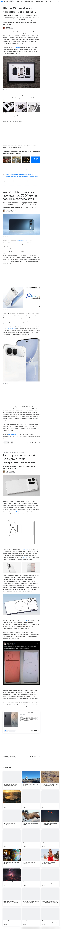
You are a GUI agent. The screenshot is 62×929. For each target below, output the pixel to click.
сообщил (25, 549)
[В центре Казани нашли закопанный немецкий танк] (12, 917)
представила (20, 240)
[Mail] (2, 1)
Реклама (10, 928)
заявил (25, 620)
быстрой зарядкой (11, 328)
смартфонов (17, 511)
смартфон (36, 31)
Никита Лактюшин (10, 471)
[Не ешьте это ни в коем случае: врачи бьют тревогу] (50, 799)
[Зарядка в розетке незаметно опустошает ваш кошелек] (12, 838)
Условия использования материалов (29, 928)
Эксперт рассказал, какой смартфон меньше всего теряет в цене (21, 176)
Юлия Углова (9, 27)
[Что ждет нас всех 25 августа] (12, 877)
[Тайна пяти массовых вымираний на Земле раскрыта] (31, 799)
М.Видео (6, 730)
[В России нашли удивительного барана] (31, 819)
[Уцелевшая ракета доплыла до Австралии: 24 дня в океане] (12, 780)
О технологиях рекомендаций (42, 928)
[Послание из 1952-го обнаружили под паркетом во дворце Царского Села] (50, 780)
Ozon (14, 730)
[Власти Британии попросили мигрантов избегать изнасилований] (31, 917)
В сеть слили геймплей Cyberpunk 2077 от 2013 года (18, 174)
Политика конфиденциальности (54, 928)
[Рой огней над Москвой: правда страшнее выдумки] (50, 819)
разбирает (17, 47)
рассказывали (12, 434)
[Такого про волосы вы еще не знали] (31, 877)
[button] (21, 72)
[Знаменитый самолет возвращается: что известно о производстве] (12, 897)
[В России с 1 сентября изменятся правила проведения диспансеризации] (50, 838)
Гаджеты (22, 188)
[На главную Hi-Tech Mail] (5, 1)
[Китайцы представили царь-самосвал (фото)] (31, 858)
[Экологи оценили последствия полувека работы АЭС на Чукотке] (50, 897)
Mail (2, 928)
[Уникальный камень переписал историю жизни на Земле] (12, 799)
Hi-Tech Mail (16, 188)
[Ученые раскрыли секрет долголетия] (12, 819)
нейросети (25, 557)
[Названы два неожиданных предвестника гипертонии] (50, 877)
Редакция (20, 928)
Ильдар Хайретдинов (11, 210)
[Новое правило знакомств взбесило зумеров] (50, 858)
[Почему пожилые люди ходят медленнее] (31, 838)
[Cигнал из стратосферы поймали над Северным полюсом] (31, 897)
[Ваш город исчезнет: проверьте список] (12, 858)
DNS (10, 730)
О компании (6, 928)
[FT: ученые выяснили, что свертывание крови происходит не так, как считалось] (50, 917)
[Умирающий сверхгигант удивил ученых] (31, 780)
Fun (9, 5)
